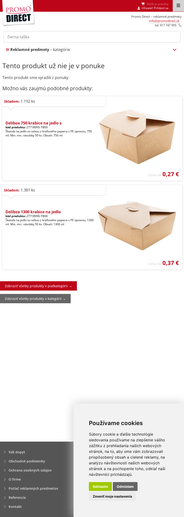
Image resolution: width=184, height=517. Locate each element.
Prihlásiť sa (161, 8)
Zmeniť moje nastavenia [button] (112, 496)
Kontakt (15, 506)
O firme (15, 479)
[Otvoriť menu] (178, 5)
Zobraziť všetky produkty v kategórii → (35, 298)
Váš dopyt (17, 452)
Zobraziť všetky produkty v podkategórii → (38, 286)
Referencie (17, 497)
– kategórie (40, 49)
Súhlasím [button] (100, 486)
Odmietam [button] (125, 486)
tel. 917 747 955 (165, 25)
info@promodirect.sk (164, 21)
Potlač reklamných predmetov (33, 488)
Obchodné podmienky (27, 461)
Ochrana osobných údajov (30, 470)
